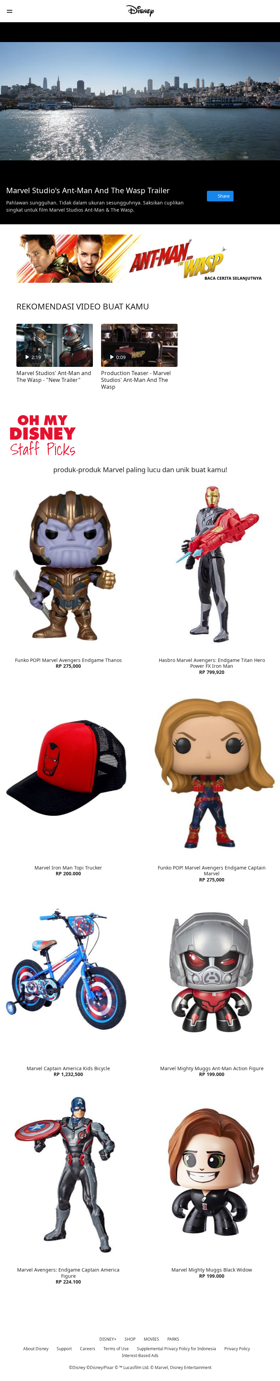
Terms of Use (116, 1349)
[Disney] (140, 11)
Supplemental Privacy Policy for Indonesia (176, 1349)
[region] (140, 101)
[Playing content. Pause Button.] (14, 170)
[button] (9, 11)
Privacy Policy (237, 1349)
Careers (87, 1349)
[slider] (140, 161)
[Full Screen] (264, 170)
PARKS (173, 1339)
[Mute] (28, 170)
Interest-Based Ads (140, 1355)
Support (64, 1349)
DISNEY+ (107, 1339)
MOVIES (151, 1339)
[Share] (234, 170)
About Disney (35, 1349)
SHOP (130, 1339)
